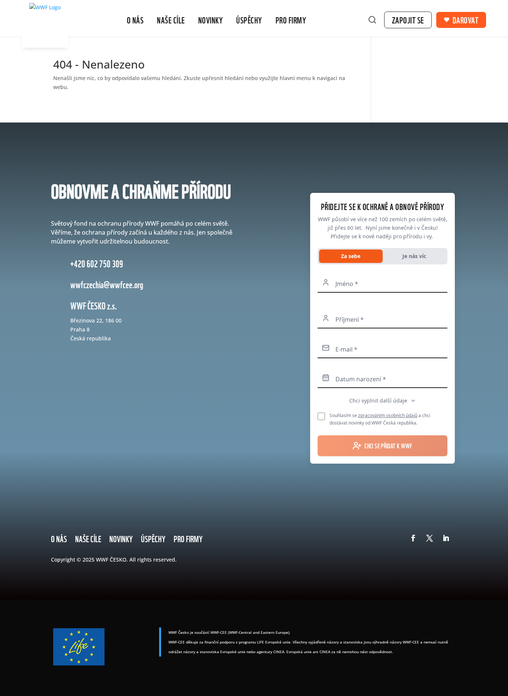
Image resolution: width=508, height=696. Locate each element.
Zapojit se (408, 19)
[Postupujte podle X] (429, 538)
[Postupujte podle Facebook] (413, 538)
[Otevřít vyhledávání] (372, 19)
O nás (135, 19)
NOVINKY (121, 537)
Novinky (210, 19)
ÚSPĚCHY (153, 537)
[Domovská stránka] (45, 25)
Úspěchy (249, 19)
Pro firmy (291, 19)
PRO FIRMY (188, 537)
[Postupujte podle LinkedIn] (446, 538)
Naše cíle (171, 19)
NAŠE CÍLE (88, 537)
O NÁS (59, 537)
